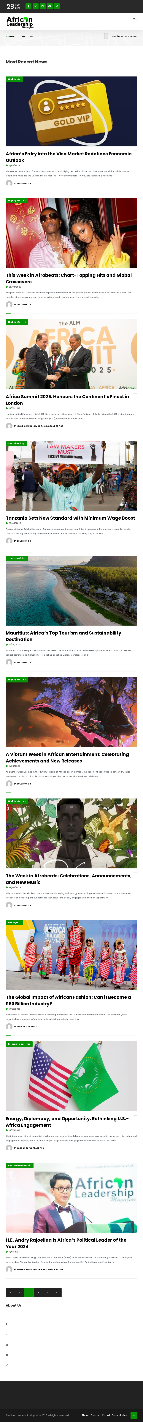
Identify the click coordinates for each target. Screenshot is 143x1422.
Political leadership (19, 1165)
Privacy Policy (119, 1415)
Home (11, 36)
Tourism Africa (17, 558)
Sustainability (16, 443)
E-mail (106, 1415)
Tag (22, 36)
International (16, 1043)
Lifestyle (13, 922)
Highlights (14, 79)
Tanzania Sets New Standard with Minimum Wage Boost (70, 518)
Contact (96, 1415)
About (85, 1415)
